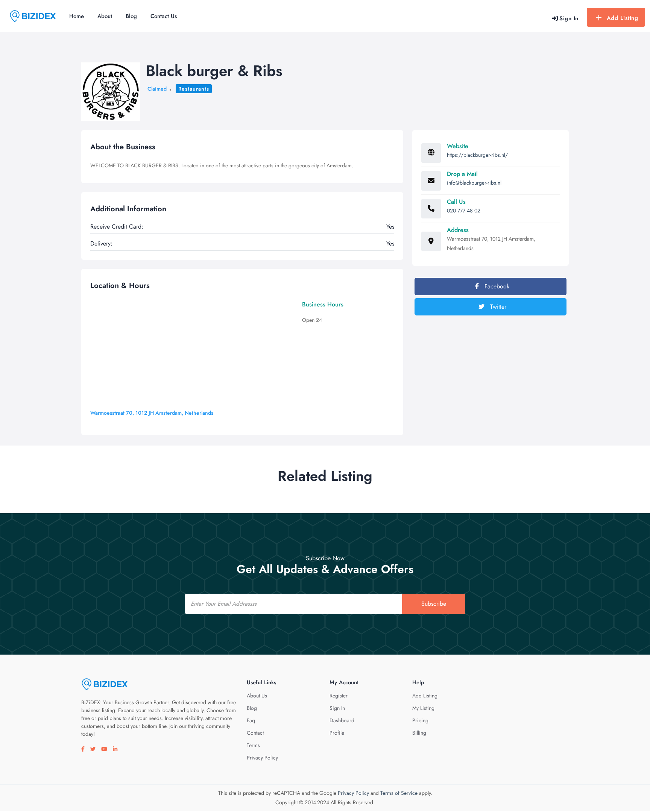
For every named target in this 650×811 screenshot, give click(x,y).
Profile (337, 733)
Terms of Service (399, 793)
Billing (419, 733)
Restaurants (193, 88)
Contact (255, 733)
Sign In (337, 708)
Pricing (420, 720)
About (104, 16)
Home (76, 16)
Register (339, 695)
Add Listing (622, 18)
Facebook (496, 286)
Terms (253, 745)
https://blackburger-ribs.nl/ (477, 155)
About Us (257, 695)
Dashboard (342, 720)
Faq (251, 720)
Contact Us (163, 16)
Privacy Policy (262, 757)
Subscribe (433, 603)
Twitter (497, 306)
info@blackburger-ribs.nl (474, 182)
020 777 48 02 (463, 210)
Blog (131, 16)
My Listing (423, 708)
